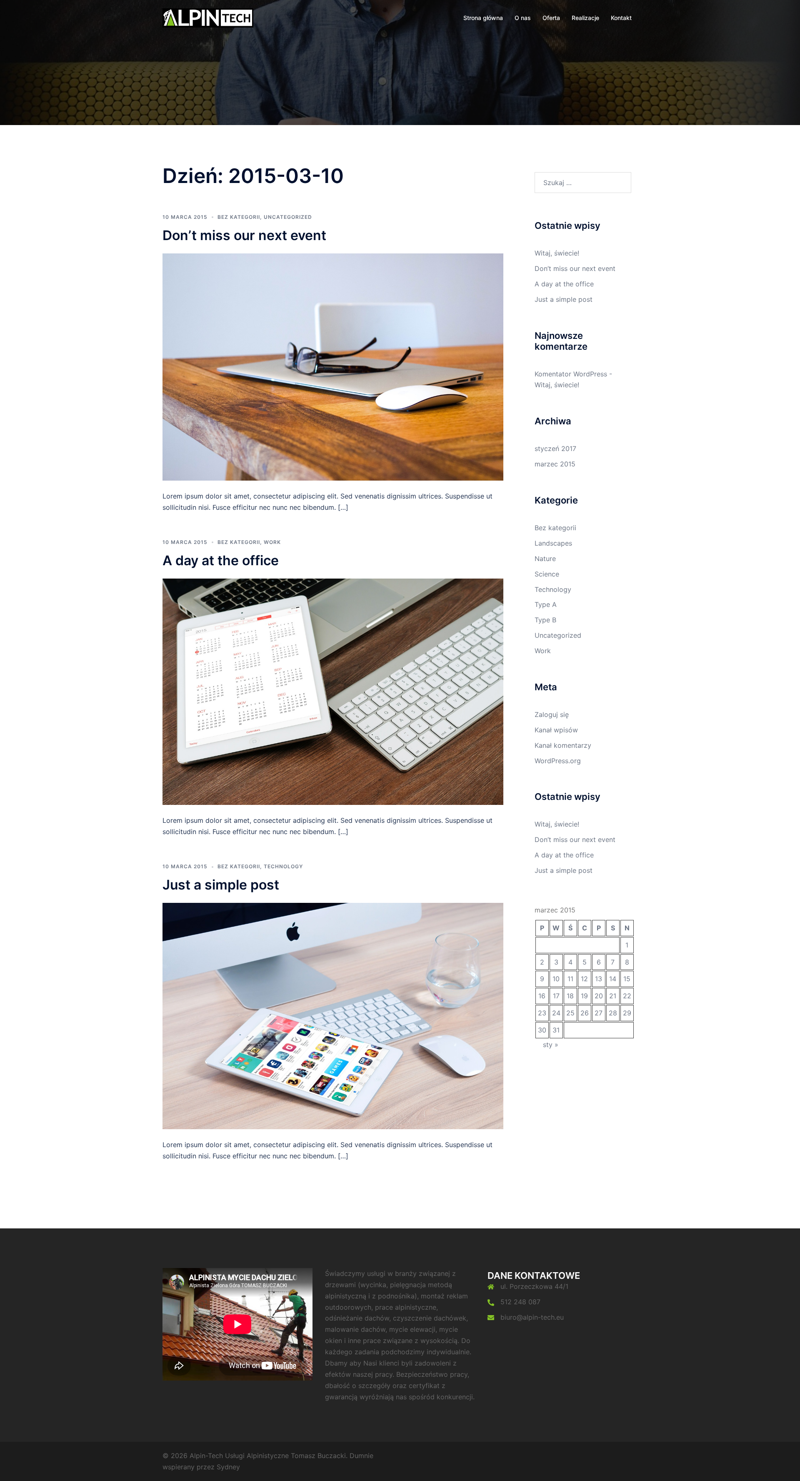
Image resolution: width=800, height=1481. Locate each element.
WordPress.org (558, 761)
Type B (545, 620)
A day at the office (220, 560)
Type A (546, 604)
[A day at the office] (332, 691)
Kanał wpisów (556, 730)
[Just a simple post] (332, 1015)
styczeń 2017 (555, 448)
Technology (283, 866)
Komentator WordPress (571, 374)
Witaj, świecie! (557, 253)
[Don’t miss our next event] (332, 366)
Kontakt (621, 17)
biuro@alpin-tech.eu (532, 1317)
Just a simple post (220, 885)
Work (272, 542)
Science (547, 574)
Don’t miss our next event (244, 235)
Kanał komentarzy (563, 745)
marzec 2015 (555, 464)
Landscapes (553, 543)
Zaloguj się (552, 714)
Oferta (551, 17)
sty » (550, 1044)
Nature (545, 558)
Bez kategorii (239, 217)
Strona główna (483, 17)
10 (556, 979)
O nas (523, 17)
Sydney (228, 1467)
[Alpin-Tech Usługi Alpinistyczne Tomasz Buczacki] (207, 17)
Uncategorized (288, 217)
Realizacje (585, 17)
